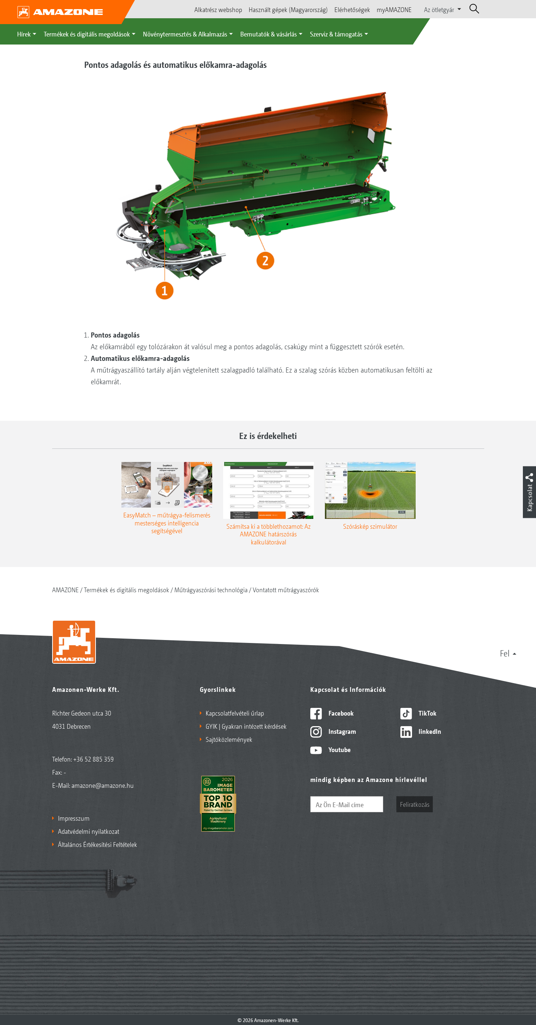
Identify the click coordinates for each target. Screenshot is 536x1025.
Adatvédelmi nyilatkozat (88, 831)
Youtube (339, 749)
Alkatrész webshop (218, 9)
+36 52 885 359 (93, 758)
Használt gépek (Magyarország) (288, 9)
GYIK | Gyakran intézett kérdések (246, 725)
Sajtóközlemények (229, 739)
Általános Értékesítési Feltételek (97, 844)
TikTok (426, 712)
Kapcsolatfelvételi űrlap (235, 712)
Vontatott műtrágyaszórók (286, 589)
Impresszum (74, 817)
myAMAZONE (394, 9)
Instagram (341, 731)
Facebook (340, 712)
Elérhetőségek (352, 9)
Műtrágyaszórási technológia (211, 589)
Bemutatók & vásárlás (268, 33)
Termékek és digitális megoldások (87, 33)
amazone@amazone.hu (102, 785)
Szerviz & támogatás (336, 33)
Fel (505, 652)
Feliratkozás (415, 804)
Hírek (24, 33)
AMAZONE (65, 589)
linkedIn (429, 731)
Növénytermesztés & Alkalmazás (185, 33)
